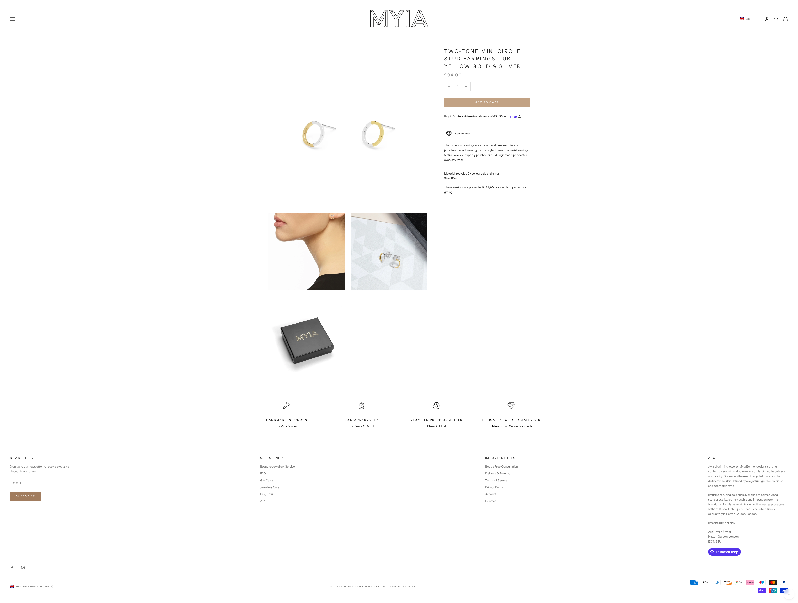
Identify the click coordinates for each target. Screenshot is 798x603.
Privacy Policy (494, 487)
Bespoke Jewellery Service (277, 466)
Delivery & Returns (497, 473)
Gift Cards (266, 480)
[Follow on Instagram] (23, 568)
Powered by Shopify (399, 586)
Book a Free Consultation (501, 466)
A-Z (262, 501)
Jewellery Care (269, 487)
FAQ (263, 473)
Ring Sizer (266, 494)
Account (490, 494)
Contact (490, 501)
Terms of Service (496, 480)
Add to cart (487, 102)
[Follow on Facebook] (12, 568)
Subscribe (25, 496)
